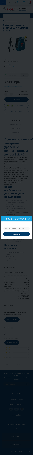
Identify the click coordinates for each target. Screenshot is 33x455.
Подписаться (16, 234)
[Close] (29, 219)
